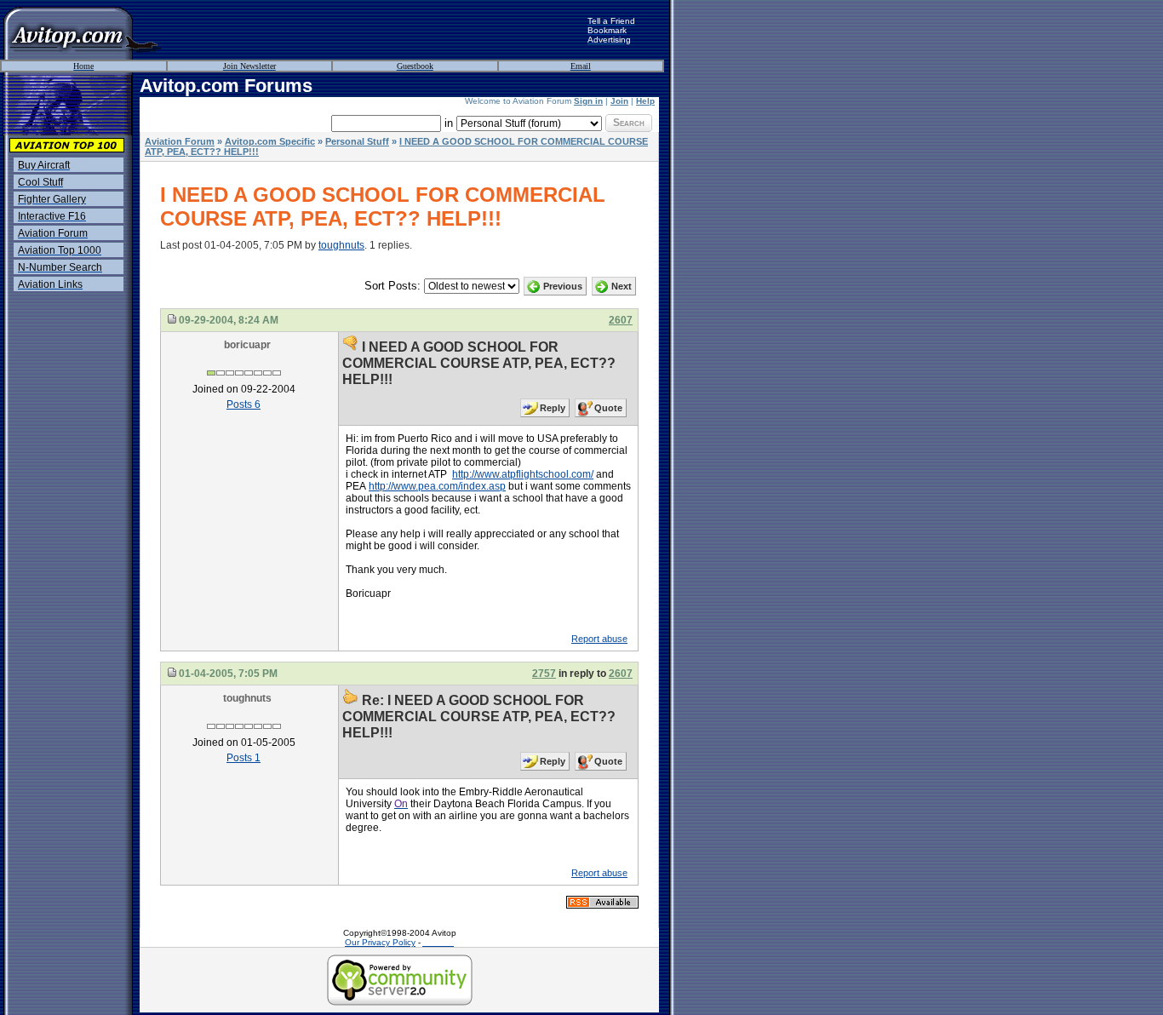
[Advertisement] (374, 29)
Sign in (588, 101)
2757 (544, 674)
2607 (621, 320)
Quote (608, 408)
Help (645, 101)
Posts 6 (243, 404)
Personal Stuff (357, 141)
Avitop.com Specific (270, 141)
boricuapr (247, 345)
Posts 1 (243, 758)
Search (629, 123)
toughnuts (341, 245)
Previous (562, 286)
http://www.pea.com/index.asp (437, 486)
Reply (552, 408)
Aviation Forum (180, 141)
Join (619, 101)
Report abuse (599, 639)
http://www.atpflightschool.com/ (522, 474)
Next (621, 286)
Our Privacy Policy (380, 942)
